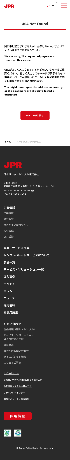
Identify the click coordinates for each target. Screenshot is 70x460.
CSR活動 (8, 236)
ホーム (7, 141)
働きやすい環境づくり (16, 225)
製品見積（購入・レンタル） (20, 329)
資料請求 (9, 345)
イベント (9, 284)
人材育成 (9, 230)
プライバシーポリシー (14, 392)
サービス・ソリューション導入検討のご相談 (19, 337)
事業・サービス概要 (16, 248)
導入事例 (9, 276)
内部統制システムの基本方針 (18, 386)
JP (48, 6)
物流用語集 (11, 312)
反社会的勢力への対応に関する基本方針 (23, 379)
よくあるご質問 (12, 362)
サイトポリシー (11, 373)
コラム (8, 291)
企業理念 (9, 213)
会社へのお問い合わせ (16, 350)
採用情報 (9, 305)
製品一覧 (9, 262)
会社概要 (9, 219)
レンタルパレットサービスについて (27, 255)
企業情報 (9, 207)
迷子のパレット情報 (15, 356)
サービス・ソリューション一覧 (24, 269)
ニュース (9, 298)
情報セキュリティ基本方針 (16, 399)
